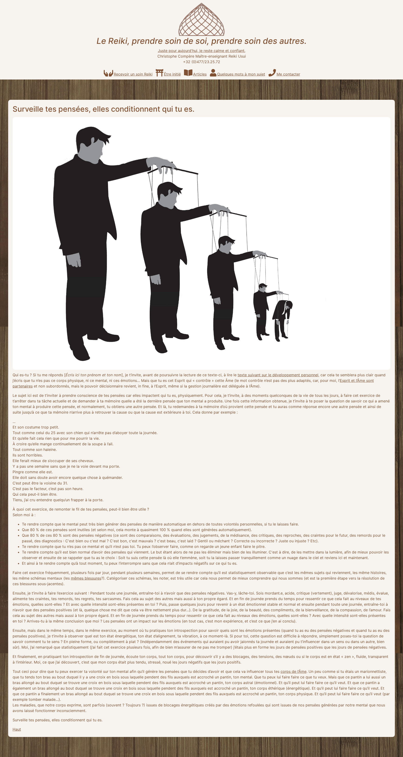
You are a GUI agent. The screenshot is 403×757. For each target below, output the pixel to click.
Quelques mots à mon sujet (241, 74)
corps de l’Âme (293, 671)
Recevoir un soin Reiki (133, 74)
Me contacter (288, 74)
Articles (200, 74)
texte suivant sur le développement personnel (278, 375)
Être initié (172, 74)
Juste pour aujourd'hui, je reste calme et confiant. (201, 50)
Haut (17, 729)
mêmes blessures (86, 578)
